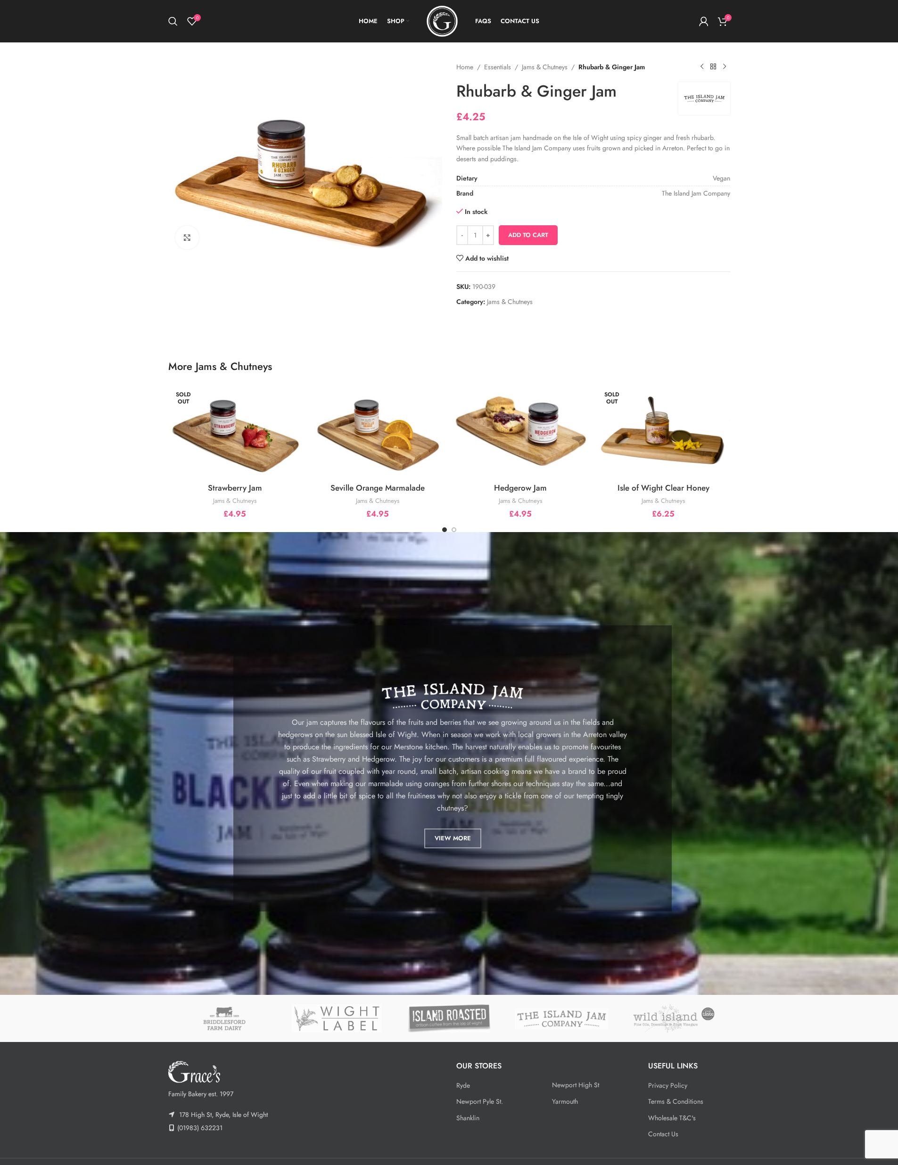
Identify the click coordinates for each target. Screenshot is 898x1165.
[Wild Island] (674, 1018)
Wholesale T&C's (672, 1118)
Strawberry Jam (235, 487)
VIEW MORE (453, 838)
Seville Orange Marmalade (377, 487)
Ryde (463, 1085)
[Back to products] (713, 67)
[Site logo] (442, 20)
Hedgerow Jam (520, 487)
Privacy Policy (667, 1085)
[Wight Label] (336, 1018)
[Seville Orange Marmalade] (378, 430)
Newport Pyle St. (479, 1101)
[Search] (173, 21)
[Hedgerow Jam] (520, 430)
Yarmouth (565, 1101)
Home (464, 67)
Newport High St (575, 1085)
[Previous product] (702, 67)
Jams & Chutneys (545, 67)
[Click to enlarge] (187, 237)
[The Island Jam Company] (561, 1018)
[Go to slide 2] (454, 529)
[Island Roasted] (449, 1018)
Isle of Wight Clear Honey (663, 487)
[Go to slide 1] (444, 529)
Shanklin (467, 1118)
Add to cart (528, 234)
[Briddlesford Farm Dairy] (224, 1018)
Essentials (497, 67)
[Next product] (724, 67)
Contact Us (663, 1134)
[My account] (703, 21)
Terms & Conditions (675, 1101)
